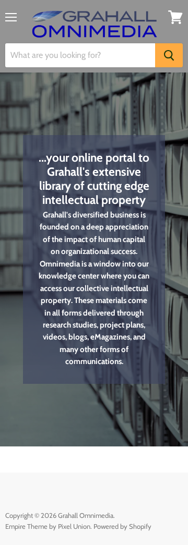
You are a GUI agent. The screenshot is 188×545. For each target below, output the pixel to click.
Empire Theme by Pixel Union (47, 526)
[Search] (169, 55)
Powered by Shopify (122, 526)
